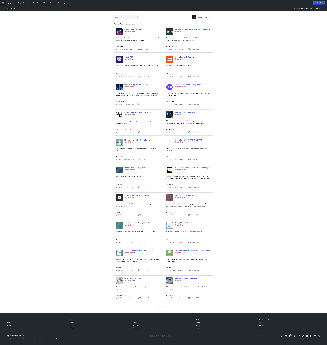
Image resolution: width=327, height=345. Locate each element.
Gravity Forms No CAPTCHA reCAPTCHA (189, 140)
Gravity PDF (128, 57)
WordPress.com (264, 320)
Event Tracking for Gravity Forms (136, 85)
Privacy (9, 328)
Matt (261, 322)
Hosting (9, 325)
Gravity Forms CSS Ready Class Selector (139, 223)
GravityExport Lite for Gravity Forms (188, 85)
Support (135, 322)
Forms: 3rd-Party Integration (185, 195)
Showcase (73, 320)
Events (198, 322)
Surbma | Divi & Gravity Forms (135, 168)
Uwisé (170, 307)
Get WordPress (319, 3)
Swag (198, 328)
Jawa (24, 335)
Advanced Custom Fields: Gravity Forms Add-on (192, 29)
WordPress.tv (137, 328)
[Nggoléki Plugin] (137, 17)
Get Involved (199, 320)
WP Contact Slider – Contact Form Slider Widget (192, 168)
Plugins (72, 325)
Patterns (72, 328)
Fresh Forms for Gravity (133, 278)
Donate (198, 325)
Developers (136, 325)
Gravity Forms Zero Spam (133, 29)
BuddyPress (263, 328)
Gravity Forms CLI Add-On (184, 57)
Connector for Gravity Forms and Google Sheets (192, 250)
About (8, 320)
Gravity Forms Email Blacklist (185, 112)
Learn (134, 320)
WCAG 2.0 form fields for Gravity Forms (138, 250)
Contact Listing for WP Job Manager (137, 195)
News (8, 322)
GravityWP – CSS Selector (184, 223)
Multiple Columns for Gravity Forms (137, 140)
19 (165, 307)
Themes (72, 322)
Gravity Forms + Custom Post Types (137, 112)
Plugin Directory (11, 8)
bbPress (262, 325)
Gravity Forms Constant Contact (186, 278)
